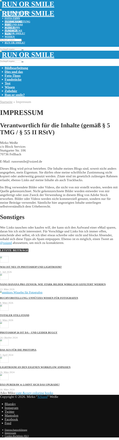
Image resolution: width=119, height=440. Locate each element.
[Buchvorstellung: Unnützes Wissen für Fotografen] (21, 292)
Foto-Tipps (12, 18)
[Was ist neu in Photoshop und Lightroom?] (4, 261)
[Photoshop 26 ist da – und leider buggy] (4, 327)
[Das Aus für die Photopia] (4, 344)
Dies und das (14, 24)
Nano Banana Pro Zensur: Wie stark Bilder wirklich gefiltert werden (53, 284)
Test (8, 33)
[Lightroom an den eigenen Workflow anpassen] (4, 361)
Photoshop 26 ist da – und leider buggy (28, 332)
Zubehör (11, 39)
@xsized (6, 243)
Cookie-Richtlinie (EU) (17, 435)
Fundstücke (13, 30)
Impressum (10, 432)
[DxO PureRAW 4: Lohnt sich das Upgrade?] (4, 379)
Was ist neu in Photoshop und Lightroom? (31, 266)
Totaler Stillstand (14, 315)
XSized (43, 397)
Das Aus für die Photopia (18, 349)
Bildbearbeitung (17, 21)
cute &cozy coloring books (34, 393)
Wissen (10, 36)
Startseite (6, 102)
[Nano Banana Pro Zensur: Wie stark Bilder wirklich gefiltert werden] (4, 278)
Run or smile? (15, 33)
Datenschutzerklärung (16, 429)
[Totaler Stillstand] (4, 309)
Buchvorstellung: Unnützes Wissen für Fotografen (39, 297)
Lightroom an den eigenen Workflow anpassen (35, 367)
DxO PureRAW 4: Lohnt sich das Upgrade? (30, 384)
